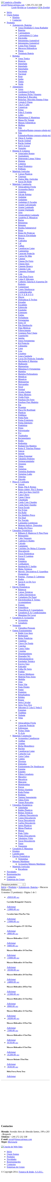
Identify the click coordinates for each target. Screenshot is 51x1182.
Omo (20, 682)
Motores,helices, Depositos (30, 525)
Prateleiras (22, 425)
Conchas (22, 646)
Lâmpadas (22, 346)
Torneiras (22, 469)
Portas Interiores (25, 423)
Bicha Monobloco (26, 746)
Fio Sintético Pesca (26, 515)
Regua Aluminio (25, 789)
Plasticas (22, 412)
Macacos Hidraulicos (27, 48)
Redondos (22, 443)
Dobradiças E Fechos (27, 299)
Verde (20, 84)
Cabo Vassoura (25, 538)
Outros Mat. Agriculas (28, 179)
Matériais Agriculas (21, 171)
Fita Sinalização (25, 325)
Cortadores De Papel (27, 597)
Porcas (21, 787)
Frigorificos (23, 607)
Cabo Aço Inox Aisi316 (28, 492)
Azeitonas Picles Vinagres (29, 94)
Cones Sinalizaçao (26, 289)
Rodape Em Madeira (27, 446)
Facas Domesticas (26, 553)
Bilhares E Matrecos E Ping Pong (33, 533)
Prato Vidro (23, 833)
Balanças (22, 589)
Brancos (21, 61)
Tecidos (21, 584)
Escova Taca (23, 664)
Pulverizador (23, 430)
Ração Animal (24, 140)
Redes (21, 441)
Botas (20, 230)
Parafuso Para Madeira (28, 402)
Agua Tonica (24, 58)
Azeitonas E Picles (26, 92)
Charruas (22, 176)
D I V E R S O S (25, 294)
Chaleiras (22, 641)
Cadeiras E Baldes (26, 541)
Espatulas (22, 310)
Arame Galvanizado (27, 205)
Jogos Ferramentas (26, 340)
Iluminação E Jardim (27, 566)
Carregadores (24, 33)
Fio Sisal (22, 517)
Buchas (21, 748)
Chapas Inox (23, 264)
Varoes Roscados (25, 802)
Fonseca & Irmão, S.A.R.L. (31, 1172)
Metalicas (22, 376)
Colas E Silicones (26, 279)
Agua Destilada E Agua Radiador (33, 28)
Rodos (21, 579)
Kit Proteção (23, 343)
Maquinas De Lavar (27, 615)
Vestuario (16, 625)
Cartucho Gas (24, 753)
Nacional (22, 74)
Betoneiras (23, 222)
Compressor (23, 287)
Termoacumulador (26, 461)
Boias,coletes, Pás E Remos (30, 489)
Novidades (11, 871)
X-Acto (21, 733)
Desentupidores (25, 653)
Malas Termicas (25, 569)
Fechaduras (23, 317)
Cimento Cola (24, 269)
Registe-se (21, 7)
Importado (22, 66)
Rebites (21, 697)
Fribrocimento (24, 330)
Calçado (21, 543)
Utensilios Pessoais (26, 628)
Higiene (21, 161)
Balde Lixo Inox (25, 633)
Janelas (21, 338)
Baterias (21, 30)
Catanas (21, 258)
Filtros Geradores (25, 774)
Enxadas (22, 302)
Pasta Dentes (24, 687)
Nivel (20, 387)
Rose (20, 76)
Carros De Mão (25, 256)
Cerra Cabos (23, 756)
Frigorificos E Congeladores (30, 610)
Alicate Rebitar (25, 194)
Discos (21, 297)
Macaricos (22, 779)
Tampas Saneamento (27, 797)
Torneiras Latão (25, 474)
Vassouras (22, 846)
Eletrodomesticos (25, 659)
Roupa (21, 700)
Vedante (21, 715)
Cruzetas (22, 651)
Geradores (22, 623)
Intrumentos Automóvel (28, 40)
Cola (20, 274)
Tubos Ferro (23, 800)
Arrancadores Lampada (28, 215)
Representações (14, 874)
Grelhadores (23, 564)
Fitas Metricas (24, 328)
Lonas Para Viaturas (27, 45)
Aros (20, 212)
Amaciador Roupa (26, 153)
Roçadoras (23, 869)
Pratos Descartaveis (26, 836)
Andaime (22, 197)
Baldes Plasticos (25, 810)
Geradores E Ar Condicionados (32, 612)
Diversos (22, 761)
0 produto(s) (32, 7)
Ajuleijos (22, 192)
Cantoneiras (23, 251)
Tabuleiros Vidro (25, 838)
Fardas (21, 315)
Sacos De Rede (25, 181)
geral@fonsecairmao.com (12, 5)
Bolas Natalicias (25, 638)
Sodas (20, 79)
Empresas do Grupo (16, 879)
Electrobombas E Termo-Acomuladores (29, 601)
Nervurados (23, 384)
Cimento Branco (25, 266)
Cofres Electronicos (27, 594)
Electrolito (22, 38)
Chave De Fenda (25, 643)
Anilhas (21, 741)
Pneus (20, 51)
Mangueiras (23, 366)
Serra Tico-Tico (25, 705)
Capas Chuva (24, 497)
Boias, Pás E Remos (27, 487)
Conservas (22, 107)
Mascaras (22, 782)
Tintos (21, 81)
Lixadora (22, 353)
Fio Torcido (23, 520)
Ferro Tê (22, 323)
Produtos (11, 22)
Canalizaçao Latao (26, 248)
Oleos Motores (24, 394)
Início (9, 12)
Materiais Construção (21, 184)
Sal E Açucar (24, 146)
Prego (20, 428)
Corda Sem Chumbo (27, 505)
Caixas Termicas (25, 592)
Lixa (20, 351)
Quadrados (23, 435)
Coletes (21, 759)
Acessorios (23, 620)
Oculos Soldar (24, 392)
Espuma (21, 769)
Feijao (21, 110)
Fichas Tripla (24, 730)
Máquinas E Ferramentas (29, 369)
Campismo (23, 546)
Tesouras (22, 464)
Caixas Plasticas (25, 174)
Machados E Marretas (28, 361)
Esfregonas (23, 728)
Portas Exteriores (25, 420)
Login (14, 7)
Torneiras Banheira (26, 471)
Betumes (22, 225)
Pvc (19, 433)
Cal (19, 243)
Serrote (21, 453)
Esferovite (22, 307)
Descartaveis (23, 551)
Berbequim (23, 635)
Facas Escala (24, 507)
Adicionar (11, 907)
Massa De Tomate (26, 120)
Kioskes (16, 851)
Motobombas (24, 784)
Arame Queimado (26, 210)
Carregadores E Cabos (28, 35)
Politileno (22, 415)
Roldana (22, 795)
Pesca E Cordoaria (20, 482)
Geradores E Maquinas (22, 848)
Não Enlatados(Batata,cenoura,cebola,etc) (34, 129)
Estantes (21, 771)
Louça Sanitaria (25, 356)
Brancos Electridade (27, 235)
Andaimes (22, 199)
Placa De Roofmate (26, 410)
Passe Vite (22, 684)
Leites (20, 115)
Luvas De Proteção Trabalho (31, 358)
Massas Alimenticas (27, 122)
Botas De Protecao (26, 233)
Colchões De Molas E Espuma (31, 548)
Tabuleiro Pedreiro (26, 458)
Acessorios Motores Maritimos (31, 864)
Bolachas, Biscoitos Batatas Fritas (33, 99)
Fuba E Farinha (25, 112)
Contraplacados (25, 292)
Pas (19, 405)
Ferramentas (23, 320)
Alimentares (17, 87)
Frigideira (22, 561)
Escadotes (22, 305)
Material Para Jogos (27, 677)
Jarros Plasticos (25, 825)
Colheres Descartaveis (28, 815)
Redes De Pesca (25, 528)
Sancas (21, 451)
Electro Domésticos (21, 587)
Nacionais (22, 71)
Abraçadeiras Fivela (27, 187)
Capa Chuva (23, 494)
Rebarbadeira (24, 694)
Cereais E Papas (25, 102)
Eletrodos (22, 764)
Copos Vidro (24, 648)
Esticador (22, 666)
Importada (22, 63)
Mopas (21, 830)
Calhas (21, 246)
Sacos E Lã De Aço (27, 582)
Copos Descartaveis (27, 818)
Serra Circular (24, 702)
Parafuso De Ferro (26, 399)
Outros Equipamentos (22, 630)
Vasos (20, 843)
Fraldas (21, 671)
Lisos (20, 348)
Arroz (20, 89)
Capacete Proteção (26, 253)
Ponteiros (22, 692)
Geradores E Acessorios (23, 618)
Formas (21, 559)
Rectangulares (24, 438)
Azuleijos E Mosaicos (28, 217)
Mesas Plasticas (25, 828)
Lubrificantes (18, 854)
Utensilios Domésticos (22, 530)
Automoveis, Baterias (22, 25)
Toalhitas (22, 712)
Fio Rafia (22, 512)
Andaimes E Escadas (27, 202)
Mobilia (21, 679)
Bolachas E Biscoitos (27, 97)
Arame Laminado (26, 207)
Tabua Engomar (25, 456)
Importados (23, 69)
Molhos (21, 125)
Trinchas (22, 476)
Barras (21, 220)
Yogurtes (22, 148)
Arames (21, 743)
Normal (21, 389)
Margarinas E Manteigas (29, 117)
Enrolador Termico (26, 661)
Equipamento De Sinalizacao (31, 766)
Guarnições (23, 335)
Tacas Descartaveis (26, 841)
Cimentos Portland (26, 271)
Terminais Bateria (26, 53)
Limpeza (22, 163)
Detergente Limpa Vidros (29, 158)
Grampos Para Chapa (27, 333)
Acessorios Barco (26, 189)
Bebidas (16, 56)
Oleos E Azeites (25, 138)
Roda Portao (23, 792)
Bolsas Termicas (25, 812)
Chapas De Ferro (25, 261)
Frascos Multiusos (26, 674)
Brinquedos (23, 535)
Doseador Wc (24, 656)
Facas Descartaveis (26, 820)
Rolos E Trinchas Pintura (29, 448)
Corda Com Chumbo (27, 502)
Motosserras (23, 382)
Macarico (22, 777)
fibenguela (12, 1142)
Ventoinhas (23, 859)
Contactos (16, 20)
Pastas (21, 689)
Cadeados (22, 240)
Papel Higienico (25, 166)
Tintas (20, 466)
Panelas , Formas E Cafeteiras (31, 576)
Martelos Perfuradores (28, 374)
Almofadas (23, 807)
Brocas (21, 238)
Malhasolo (22, 364)
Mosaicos (22, 379)
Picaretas (22, 407)
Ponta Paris (23, 417)
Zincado (21, 479)
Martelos (22, 371)
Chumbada (23, 500)
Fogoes (21, 605)
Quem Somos (13, 15)
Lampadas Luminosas (28, 523)
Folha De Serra (25, 669)
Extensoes (22, 312)
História (15, 17)
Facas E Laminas (25, 556)
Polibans (22, 169)
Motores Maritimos (20, 861)
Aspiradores (23, 156)
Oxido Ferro (23, 397)
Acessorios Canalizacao (28, 738)
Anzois (21, 484)
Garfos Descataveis (26, 823)
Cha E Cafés (23, 104)
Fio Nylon (22, 510)
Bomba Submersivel (27, 228)
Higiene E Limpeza (21, 151)
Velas (20, 718)
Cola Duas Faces (25, 276)
